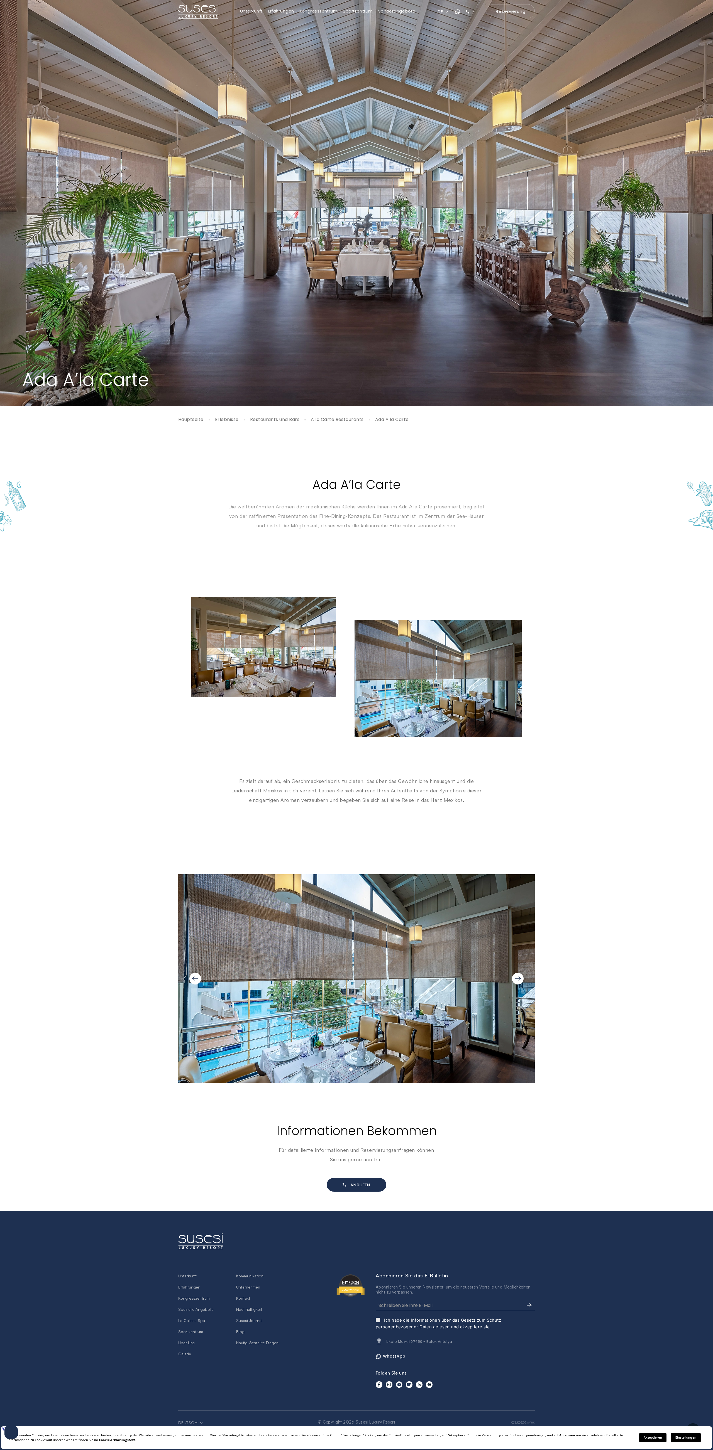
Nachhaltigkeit (249, 1309)
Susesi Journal (249, 1320)
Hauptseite (191, 419)
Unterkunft (251, 11)
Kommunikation (249, 1275)
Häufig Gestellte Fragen (257, 1342)
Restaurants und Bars (275, 419)
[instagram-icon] (389, 1384)
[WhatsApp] (457, 11)
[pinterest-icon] (429, 1384)
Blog (240, 1331)
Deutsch (188, 1422)
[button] (351, 1069)
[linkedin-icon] (419, 1384)
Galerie (184, 1353)
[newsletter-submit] (529, 1305)
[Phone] (473, 11)
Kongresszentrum (318, 11)
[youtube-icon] (399, 1384)
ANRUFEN (360, 1185)
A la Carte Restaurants (337, 419)
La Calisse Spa (191, 1320)
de (441, 11)
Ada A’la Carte (392, 419)
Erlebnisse (227, 419)
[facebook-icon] (379, 1384)
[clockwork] (523, 1422)
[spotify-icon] (409, 1384)
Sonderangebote (397, 11)
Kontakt (243, 1298)
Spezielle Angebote (196, 1309)
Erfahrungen (281, 11)
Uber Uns (186, 1342)
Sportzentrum (357, 11)
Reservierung (511, 11)
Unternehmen (248, 1287)
